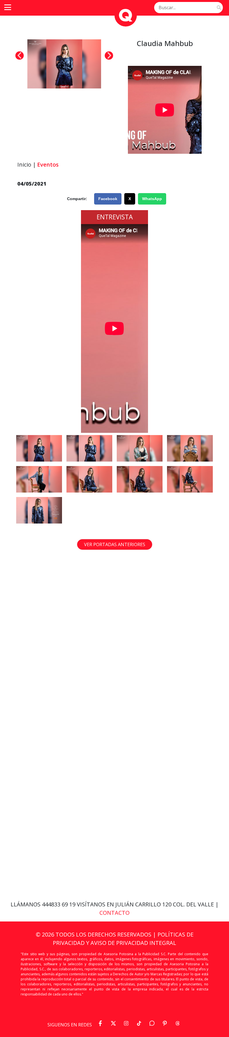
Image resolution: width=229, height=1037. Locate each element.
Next (109, 55)
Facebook (107, 198)
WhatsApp (152, 198)
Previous (19, 55)
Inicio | (26, 164)
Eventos (48, 164)
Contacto (114, 912)
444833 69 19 (59, 904)
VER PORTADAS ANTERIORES (114, 544)
